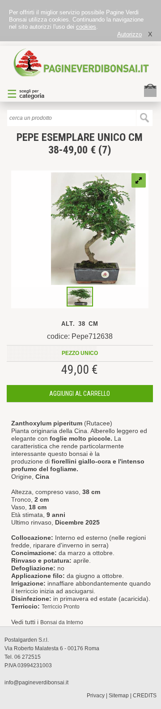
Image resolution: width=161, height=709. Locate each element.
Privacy (96, 695)
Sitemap (119, 695)
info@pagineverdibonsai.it (36, 682)
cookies (86, 26)
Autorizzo (129, 34)
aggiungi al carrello (79, 393)
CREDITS (145, 695)
